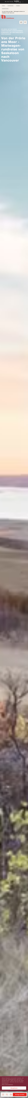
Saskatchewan (5, 8)
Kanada (18, 5)
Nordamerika (10, 5)
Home (3, 5)
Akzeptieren (14, 1088)
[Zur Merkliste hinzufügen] (25, 22)
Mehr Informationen (7, 1084)
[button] (7, 1094)
